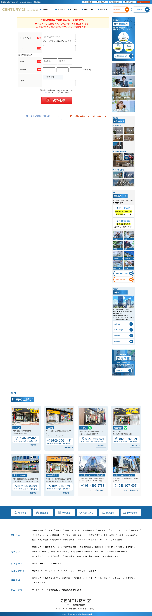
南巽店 (59, 530)
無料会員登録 (37, 530)
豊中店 (68, 530)
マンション (115, 530)
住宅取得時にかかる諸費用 (63, 539)
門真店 (49, 530)
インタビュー (116, 578)
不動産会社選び (111, 556)
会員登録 (110, 512)
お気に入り (88, 512)
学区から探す (94, 535)
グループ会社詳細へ (97, 490)
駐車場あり (57, 535)
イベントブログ (38, 582)
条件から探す (109, 535)
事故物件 (129, 547)
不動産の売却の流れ (59, 551)
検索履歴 (66, 512)
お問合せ (81, 570)
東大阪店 (78, 530)
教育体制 (78, 578)
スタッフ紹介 (68, 570)
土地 (126, 530)
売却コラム (99, 547)
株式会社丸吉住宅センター (72, 590)
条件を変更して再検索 (40, 116)
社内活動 (103, 578)
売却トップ (36, 547)
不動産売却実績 (69, 547)
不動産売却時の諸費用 (118, 551)
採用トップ (36, 578)
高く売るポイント (39, 556)
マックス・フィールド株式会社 (45, 590)
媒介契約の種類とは (93, 556)
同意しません (64, 92)
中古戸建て (102, 530)
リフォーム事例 (55, 563)
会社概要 (36, 570)
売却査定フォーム (52, 547)
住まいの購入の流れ (40, 539)
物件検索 (22, 512)
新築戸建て (90, 530)
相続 (120, 547)
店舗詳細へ (33, 445)
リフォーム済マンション (75, 535)
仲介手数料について (73, 556)
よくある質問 (116, 539)
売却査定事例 (85, 547)
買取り (44, 551)
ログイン (143, 2)
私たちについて (51, 578)
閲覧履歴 (44, 512)
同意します (51, 92)
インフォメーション (51, 570)
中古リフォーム (38, 563)
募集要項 (129, 578)
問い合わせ (132, 512)
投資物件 (135, 530)
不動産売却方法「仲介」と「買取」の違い (88, 551)
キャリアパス (90, 578)
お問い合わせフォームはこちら (87, 116)
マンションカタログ (126, 535)
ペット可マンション (40, 535)
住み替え (111, 547)
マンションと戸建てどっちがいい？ (92, 539)
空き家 (35, 551)
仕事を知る (66, 578)
